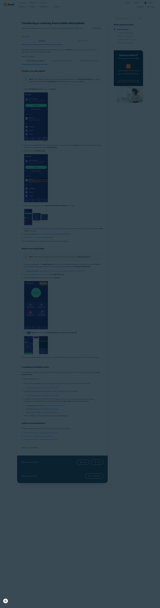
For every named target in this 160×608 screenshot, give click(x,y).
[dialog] (80, 304)
